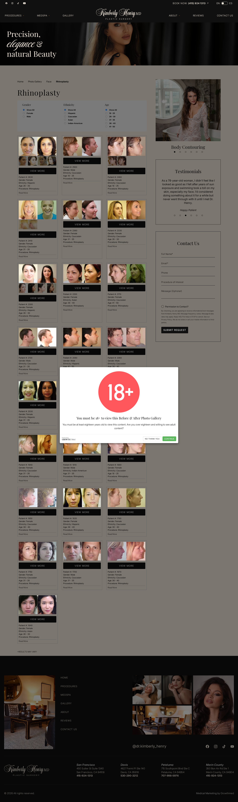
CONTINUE (169, 439)
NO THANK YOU (152, 439)
